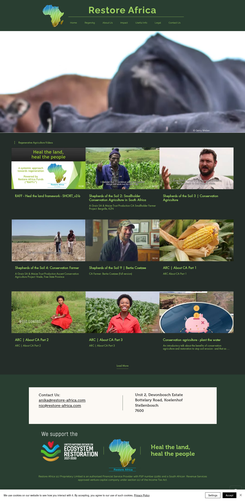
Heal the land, (170, 447)
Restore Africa (123, 10)
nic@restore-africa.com (60, 405)
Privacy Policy (142, 495)
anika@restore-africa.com (62, 400)
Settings (212, 495)
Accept (229, 495)
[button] (141, 23)
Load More (122, 365)
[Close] (241, 495)
